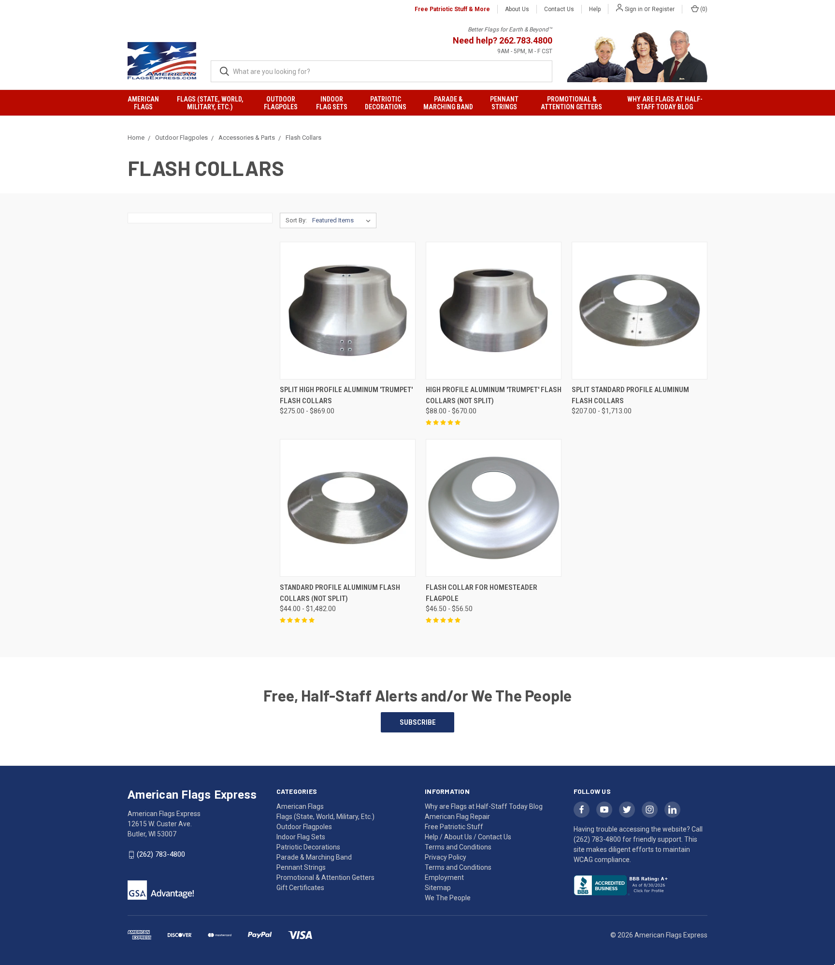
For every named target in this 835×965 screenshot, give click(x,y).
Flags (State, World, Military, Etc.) (210, 103)
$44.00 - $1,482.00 (308, 609)
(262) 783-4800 (161, 854)
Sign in (634, 9)
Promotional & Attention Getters (571, 103)
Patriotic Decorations (385, 103)
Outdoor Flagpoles (281, 103)
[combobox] (381, 71)
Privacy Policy (445, 857)
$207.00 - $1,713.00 (602, 411)
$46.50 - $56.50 (449, 609)
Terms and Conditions (458, 867)
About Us (517, 9)
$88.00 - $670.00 (451, 411)
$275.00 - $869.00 (307, 411)
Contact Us (559, 9)
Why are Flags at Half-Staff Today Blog (665, 103)
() (703, 9)
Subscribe (418, 722)
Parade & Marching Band (448, 103)
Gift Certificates (300, 888)
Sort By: (296, 220)
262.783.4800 (525, 40)
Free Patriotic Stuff (454, 827)
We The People (448, 898)
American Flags (143, 103)
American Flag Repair (457, 816)
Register (663, 9)
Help (595, 9)
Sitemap (438, 888)
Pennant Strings (504, 103)
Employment (444, 877)
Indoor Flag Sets (331, 103)
